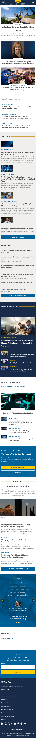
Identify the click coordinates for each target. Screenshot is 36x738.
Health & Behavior (7, 123)
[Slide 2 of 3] (18, 622)
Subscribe (18, 472)
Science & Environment (8, 174)
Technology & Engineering (18, 85)
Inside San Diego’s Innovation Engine (18, 413)
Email (3, 663)
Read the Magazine (18, 467)
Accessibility (17, 735)
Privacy (22, 735)
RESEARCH (13, 360)
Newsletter (4, 699)
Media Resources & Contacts (8, 696)
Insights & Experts (7, 96)
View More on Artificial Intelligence (13, 386)
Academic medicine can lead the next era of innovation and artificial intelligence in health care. (17, 232)
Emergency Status (5, 702)
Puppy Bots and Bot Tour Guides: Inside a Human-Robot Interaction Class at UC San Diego (17, 343)
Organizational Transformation (8, 712)
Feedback (27, 735)
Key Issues (3, 719)
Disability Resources (6, 706)
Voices (18, 578)
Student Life (18, 24)
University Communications (7, 716)
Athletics (4, 537)
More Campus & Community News (18, 568)
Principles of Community (7, 709)
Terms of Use (10, 735)
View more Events (7, 638)
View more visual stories (9, 311)
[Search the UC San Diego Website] (33, 2)
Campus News (18, 59)
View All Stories (18, 237)
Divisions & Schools (17, 729)
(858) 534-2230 (5, 689)
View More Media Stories (18, 295)
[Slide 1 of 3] (16, 622)
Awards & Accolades (7, 104)
